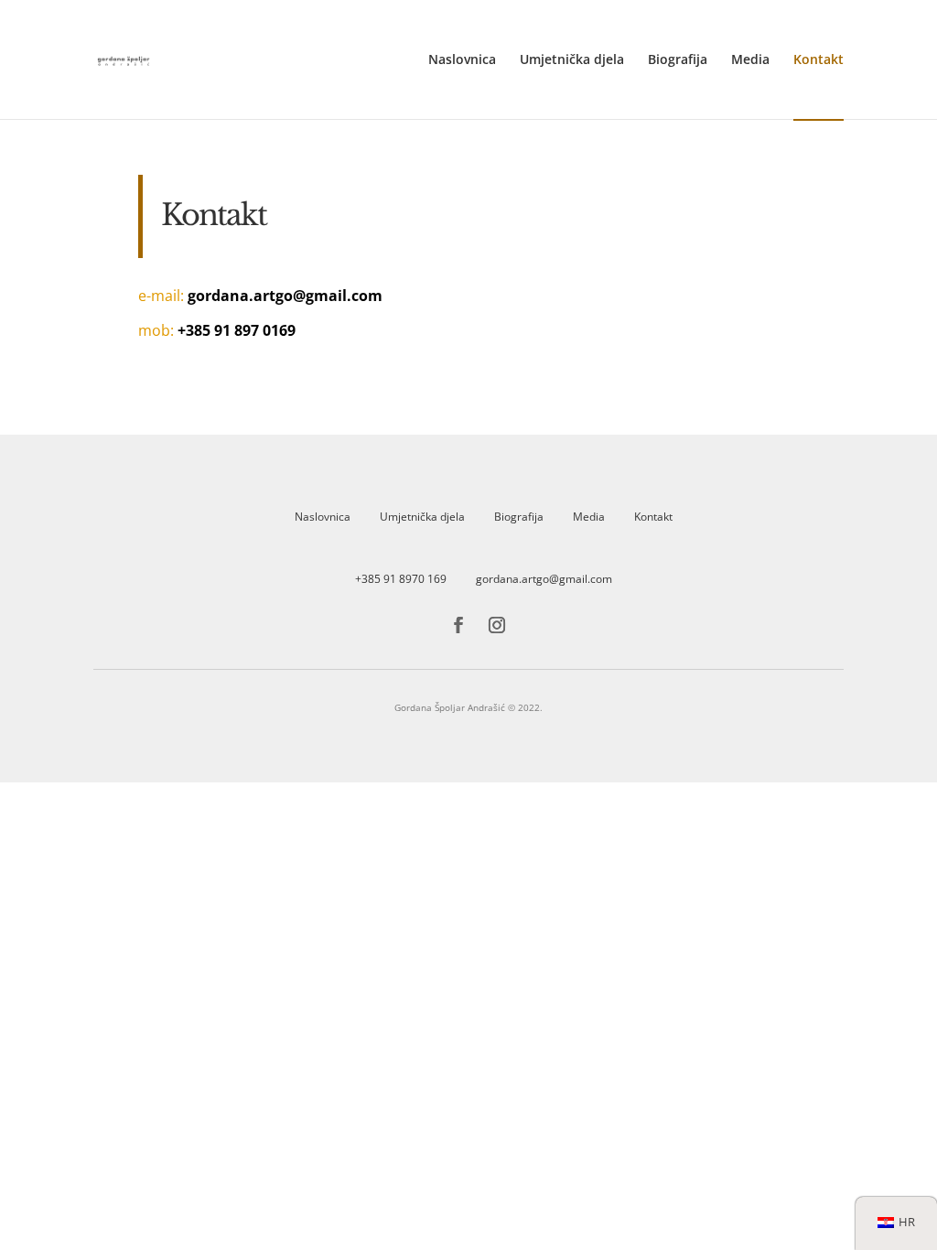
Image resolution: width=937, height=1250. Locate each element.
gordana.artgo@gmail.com (544, 579)
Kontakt (818, 60)
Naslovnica (462, 60)
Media (750, 60)
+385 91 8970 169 (401, 579)
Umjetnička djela (572, 60)
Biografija (677, 60)
